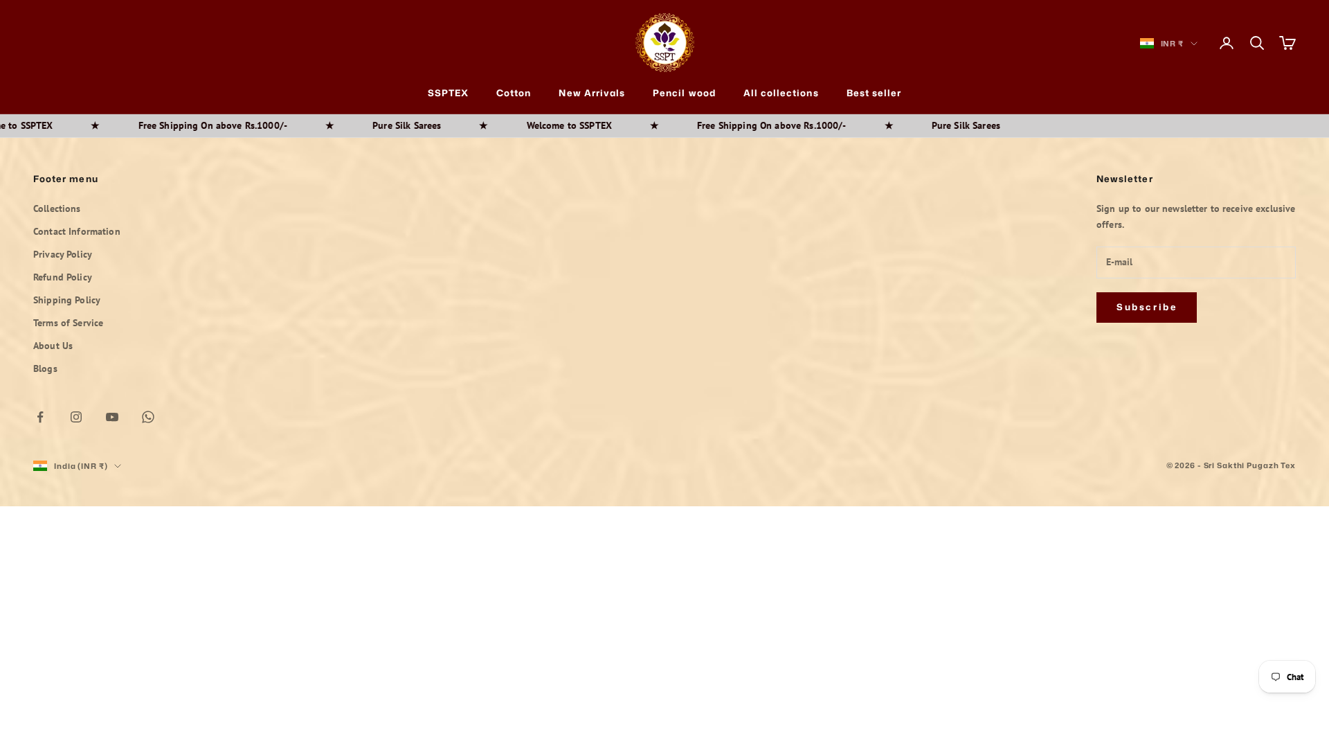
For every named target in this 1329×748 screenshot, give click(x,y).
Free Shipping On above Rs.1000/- (177, 125)
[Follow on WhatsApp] (148, 417)
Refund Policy (62, 277)
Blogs (45, 368)
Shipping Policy (66, 300)
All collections (781, 93)
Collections (57, 208)
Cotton (513, 93)
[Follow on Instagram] (76, 417)
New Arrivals (592, 93)
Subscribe (1146, 307)
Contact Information (76, 231)
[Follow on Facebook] (40, 417)
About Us (53, 345)
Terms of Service (68, 323)
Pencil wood (684, 93)
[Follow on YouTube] (112, 417)
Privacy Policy (62, 254)
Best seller (874, 93)
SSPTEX (448, 93)
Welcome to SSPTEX (534, 125)
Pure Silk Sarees (371, 125)
